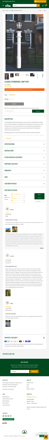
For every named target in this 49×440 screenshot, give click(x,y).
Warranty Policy (6, 401)
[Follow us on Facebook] (3, 416)
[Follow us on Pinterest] (8, 416)
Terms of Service (6, 405)
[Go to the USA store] (6, 423)
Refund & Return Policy (8, 398)
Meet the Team (30, 382)
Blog (28, 387)
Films (28, 384)
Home (4, 10)
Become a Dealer (30, 389)
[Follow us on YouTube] (11, 416)
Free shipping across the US (9, 1)
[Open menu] (3, 5)
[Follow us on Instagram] (6, 416)
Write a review (39, 196)
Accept (42, 435)
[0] (45, 5)
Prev (40, 10)
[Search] (38, 5)
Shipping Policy (6, 396)
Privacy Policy (6, 403)
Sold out (14, 104)
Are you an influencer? (8, 419)
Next (44, 10)
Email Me (38, 111)
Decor (7, 10)
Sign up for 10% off (41, 1)
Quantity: (7, 99)
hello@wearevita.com (31, 396)
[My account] (42, 5)
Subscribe (34, 371)
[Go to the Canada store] (3, 423)
